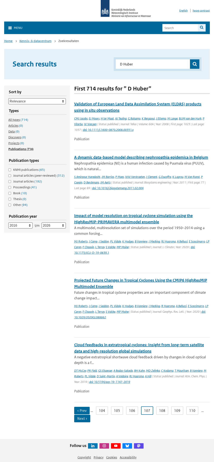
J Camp (93, 241)
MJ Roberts (81, 241)
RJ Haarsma (168, 241)
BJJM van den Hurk (190, 118)
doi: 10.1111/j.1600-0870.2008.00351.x (108, 130)
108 (162, 410)
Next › (82, 418)
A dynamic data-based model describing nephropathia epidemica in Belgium (141, 157)
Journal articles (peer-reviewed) (39, 175)
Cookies (111, 457)
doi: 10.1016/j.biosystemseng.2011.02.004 (118, 188)
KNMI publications (29, 170)
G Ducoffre (165, 177)
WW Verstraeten (135, 177)
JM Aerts (105, 182)
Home (8, 41)
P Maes (119, 177)
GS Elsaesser (105, 371)
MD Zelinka (153, 371)
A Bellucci (182, 241)
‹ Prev (82, 410)
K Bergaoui (148, 118)
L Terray (99, 247)
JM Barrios (108, 177)
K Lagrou (177, 177)
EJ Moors (94, 118)
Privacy (98, 457)
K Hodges (128, 241)
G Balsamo (134, 118)
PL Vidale (115, 241)
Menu (18, 28)
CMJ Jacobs (81, 118)
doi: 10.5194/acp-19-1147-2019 (109, 382)
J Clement (151, 177)
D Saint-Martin (106, 376)
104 (102, 410)
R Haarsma (168, 306)
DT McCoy (80, 371)
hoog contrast (201, 10)
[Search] (202, 28)
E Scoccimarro (197, 241)
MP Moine (123, 247)
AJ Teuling (121, 118)
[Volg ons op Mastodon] (138, 445)
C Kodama (167, 371)
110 (192, 410)
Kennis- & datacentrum (35, 41)
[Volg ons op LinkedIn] (92, 445)
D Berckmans (91, 182)
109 (177, 410)
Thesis (19, 199)
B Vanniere (141, 241)
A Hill (148, 376)
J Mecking (154, 241)
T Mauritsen (182, 371)
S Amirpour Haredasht (87, 177)
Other (20, 205)
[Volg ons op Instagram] (104, 445)
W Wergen (90, 124)
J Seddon (104, 241)
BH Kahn (139, 371)
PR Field (92, 371)
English (183, 10)
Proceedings (25, 187)
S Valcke (110, 247)
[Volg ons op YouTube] (115, 445)
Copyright (84, 457)
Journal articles (27, 181)
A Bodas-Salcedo (123, 371)
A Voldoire (122, 376)
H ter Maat (107, 118)
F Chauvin (88, 247)
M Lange (172, 118)
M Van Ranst (192, 177)
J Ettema (161, 118)
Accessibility (128, 457)
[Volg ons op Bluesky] (127, 445)
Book (20, 193)
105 (117, 410)
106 (132, 410)
